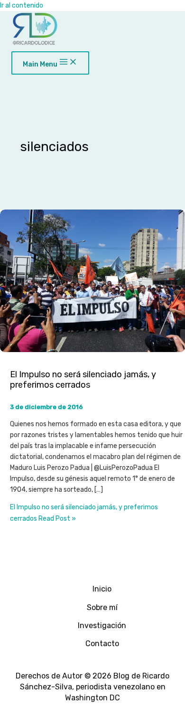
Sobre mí (102, 607)
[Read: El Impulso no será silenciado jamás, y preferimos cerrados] (92, 350)
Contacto (102, 643)
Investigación (102, 625)
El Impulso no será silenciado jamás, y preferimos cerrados (83, 380)
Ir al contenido (21, 5)
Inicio (101, 588)
